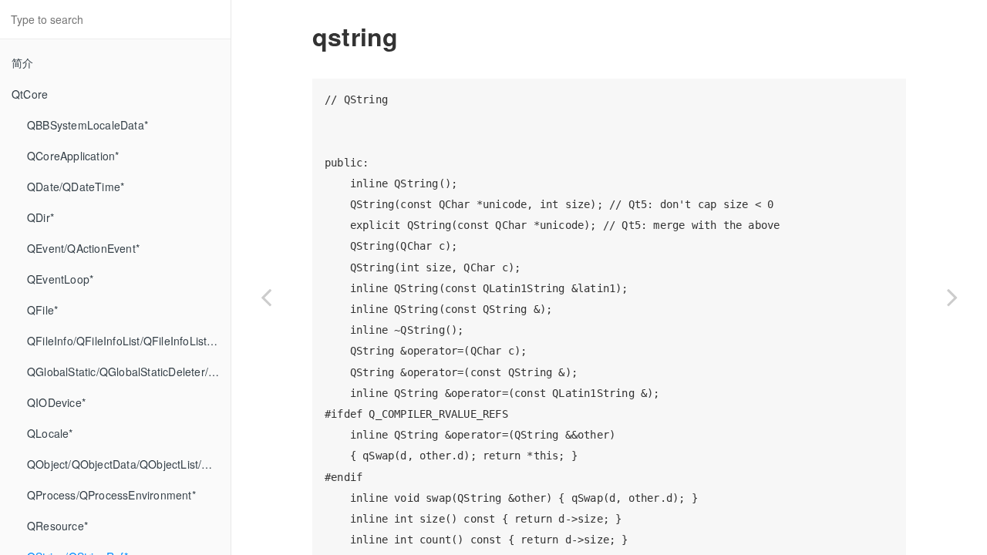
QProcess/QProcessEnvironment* (111, 495)
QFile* (42, 310)
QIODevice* (56, 402)
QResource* (57, 525)
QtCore (30, 94)
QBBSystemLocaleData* (87, 125)
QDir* (40, 217)
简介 (22, 62)
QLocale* (50, 433)
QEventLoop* (60, 279)
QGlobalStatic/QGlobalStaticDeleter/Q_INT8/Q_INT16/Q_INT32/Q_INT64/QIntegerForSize (129, 371)
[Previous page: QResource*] (266, 297)
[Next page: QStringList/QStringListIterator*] (952, 297)
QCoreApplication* (73, 155)
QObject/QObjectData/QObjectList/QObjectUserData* (129, 464)
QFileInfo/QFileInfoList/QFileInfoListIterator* (129, 340)
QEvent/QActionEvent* (83, 248)
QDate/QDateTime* (75, 186)
